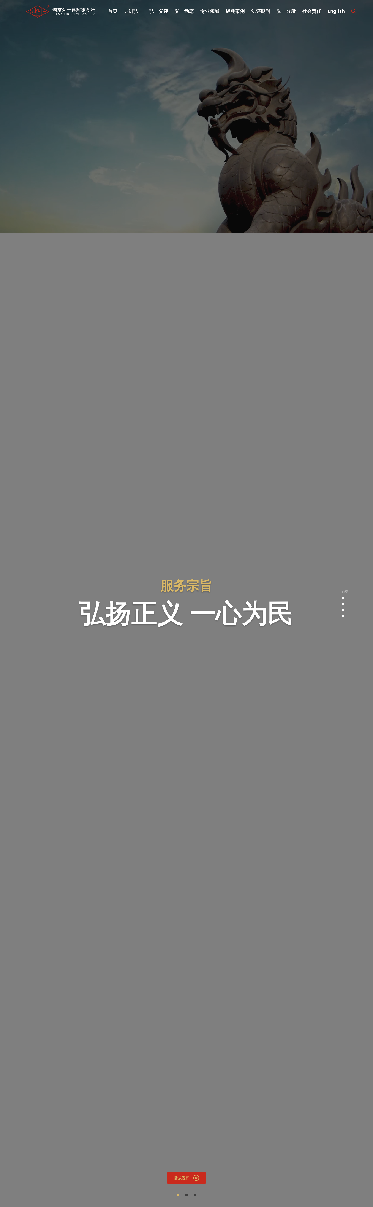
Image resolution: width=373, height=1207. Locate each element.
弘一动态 (184, 11)
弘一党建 (158, 11)
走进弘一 (133, 11)
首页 (112, 11)
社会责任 (311, 11)
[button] (178, 1195)
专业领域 (209, 11)
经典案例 (235, 11)
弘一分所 (286, 11)
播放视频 (182, 1177)
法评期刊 (260, 11)
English (336, 11)
